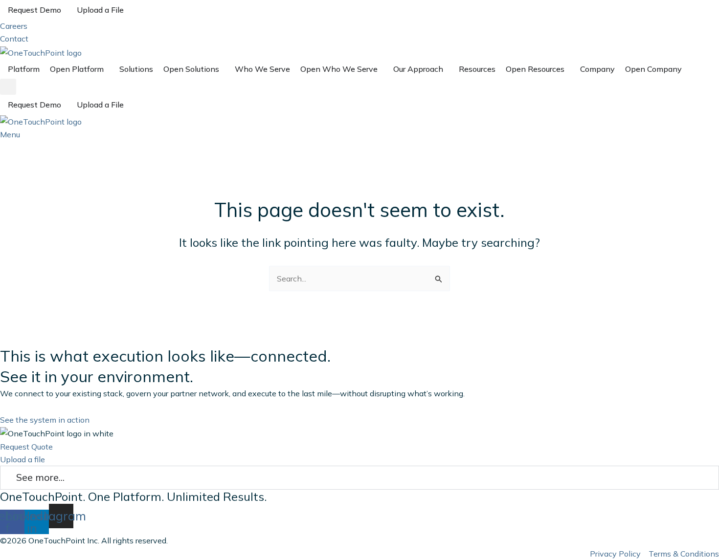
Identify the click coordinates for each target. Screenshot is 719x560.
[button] (8, 87)
